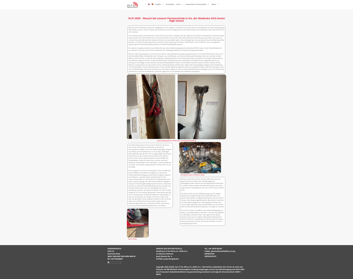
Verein (178, 4)
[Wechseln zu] (149, 4)
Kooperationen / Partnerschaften (195, 4)
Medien (213, 4)
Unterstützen (170, 4)
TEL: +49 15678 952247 (213, 248)
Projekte (158, 4)
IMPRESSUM (209, 254)
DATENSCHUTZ (210, 256)
